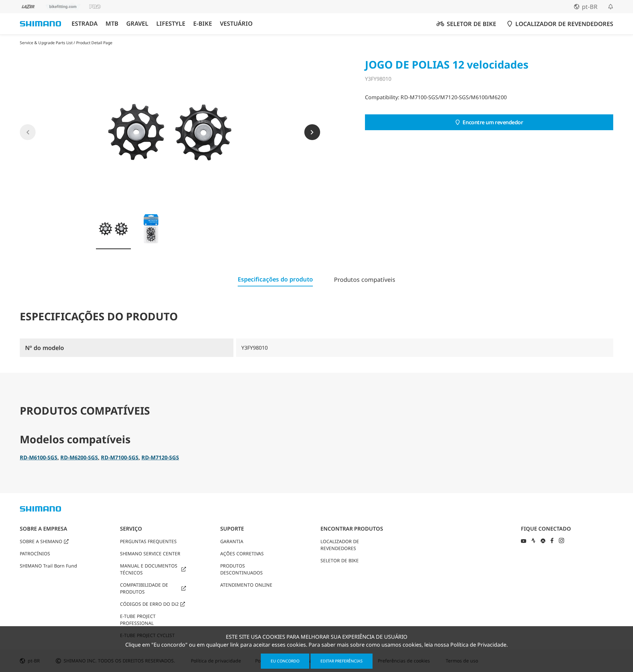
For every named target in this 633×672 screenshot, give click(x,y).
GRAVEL (137, 23)
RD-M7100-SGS (119, 457)
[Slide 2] (151, 228)
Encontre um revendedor (493, 122)
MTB (112, 23)
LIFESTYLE (170, 23)
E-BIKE (202, 23)
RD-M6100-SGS (38, 457)
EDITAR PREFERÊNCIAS (341, 661)
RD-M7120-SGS (160, 457)
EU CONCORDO (285, 661)
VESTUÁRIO (236, 23)
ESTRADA (85, 23)
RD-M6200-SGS (79, 457)
